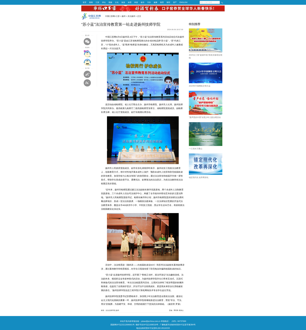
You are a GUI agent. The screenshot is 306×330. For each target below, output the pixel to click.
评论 (104, 2)
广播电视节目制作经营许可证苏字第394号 (178, 325)
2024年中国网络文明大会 (199, 86)
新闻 (91, 2)
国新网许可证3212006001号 (122, 325)
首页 (84, 2)
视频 (110, 2)
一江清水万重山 (195, 149)
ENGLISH (183, 2)
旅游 (123, 2)
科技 (136, 2)
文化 (117, 2)
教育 (162, 2)
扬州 (124, 16)
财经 (168, 2)
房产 (175, 2)
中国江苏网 (110, 16)
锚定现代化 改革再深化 (198, 177)
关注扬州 (131, 16)
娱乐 (142, 2)
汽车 (149, 2)
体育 (129, 2)
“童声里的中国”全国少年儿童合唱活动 (205, 117)
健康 (155, 2)
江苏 (97, 2)
